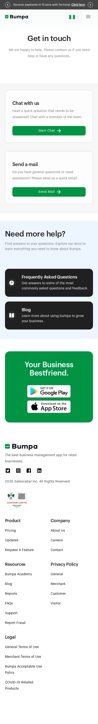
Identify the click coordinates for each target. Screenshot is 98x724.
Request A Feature (19, 550)
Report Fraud (15, 623)
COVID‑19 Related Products (19, 685)
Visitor (56, 603)
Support (11, 613)
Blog (8, 584)
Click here (78, 4)
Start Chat (46, 130)
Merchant (58, 584)
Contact (57, 550)
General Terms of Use (22, 647)
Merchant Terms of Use (23, 657)
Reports (11, 593)
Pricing (10, 530)
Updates (11, 540)
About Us (58, 530)
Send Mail (46, 192)
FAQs (9, 603)
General (57, 574)
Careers (57, 540)
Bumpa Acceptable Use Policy (23, 669)
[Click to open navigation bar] (88, 17)
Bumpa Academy (18, 574)
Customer (58, 593)
